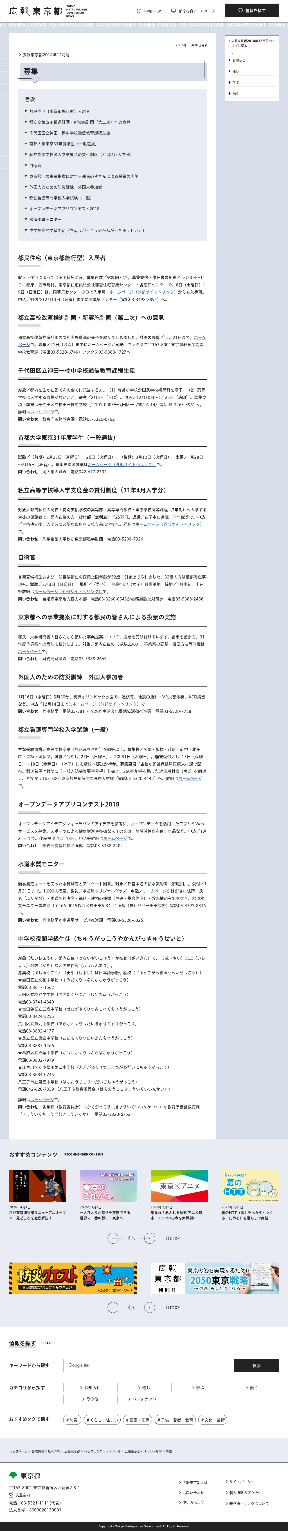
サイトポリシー (241, 1482)
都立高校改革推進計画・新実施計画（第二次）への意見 (79, 122)
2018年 (115, 1451)
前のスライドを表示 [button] (115, 1238)
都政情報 (38, 1451)
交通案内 (23, 1495)
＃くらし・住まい (102, 1420)
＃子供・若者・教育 (175, 1420)
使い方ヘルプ (193, 1502)
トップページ (18, 1451)
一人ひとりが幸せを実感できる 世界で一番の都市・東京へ (36, 1215)
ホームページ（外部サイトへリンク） (144, 292)
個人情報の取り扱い (245, 1493)
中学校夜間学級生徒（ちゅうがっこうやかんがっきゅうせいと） (87, 230)
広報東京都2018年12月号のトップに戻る (253, 43)
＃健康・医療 (137, 1420)
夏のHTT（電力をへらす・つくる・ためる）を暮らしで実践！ (176, 1215)
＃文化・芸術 (212, 1420)
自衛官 (35, 166)
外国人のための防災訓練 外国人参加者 (65, 187)
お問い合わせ (193, 1493)
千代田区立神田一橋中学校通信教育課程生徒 (69, 133)
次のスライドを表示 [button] (147, 1238)
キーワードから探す (29, 1365)
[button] (252, 10)
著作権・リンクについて (249, 1503)
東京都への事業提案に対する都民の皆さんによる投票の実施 (84, 176)
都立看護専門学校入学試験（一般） (61, 198)
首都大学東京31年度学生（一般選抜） (64, 144)
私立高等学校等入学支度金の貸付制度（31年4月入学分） (81, 155)
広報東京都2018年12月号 (46, 55)
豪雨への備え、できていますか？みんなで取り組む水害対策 (249, 1215)
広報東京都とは (195, 1482)
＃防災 (71, 1420)
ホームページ (42, 412)
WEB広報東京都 (68, 1451)
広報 (51, 1451)
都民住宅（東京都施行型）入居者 (59, 111)
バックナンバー (95, 1451)
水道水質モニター (45, 219)
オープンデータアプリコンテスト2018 (64, 209)
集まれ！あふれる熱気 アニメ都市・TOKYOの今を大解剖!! (105, 1215)
